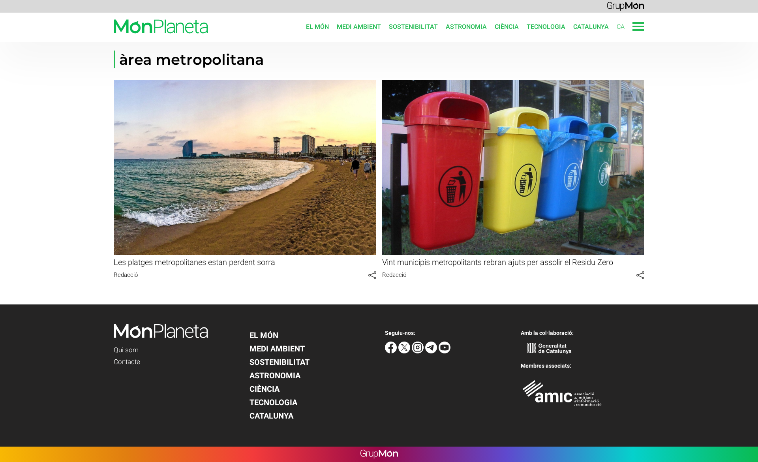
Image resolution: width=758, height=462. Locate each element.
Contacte (127, 362)
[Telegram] (432, 351)
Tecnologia (546, 26)
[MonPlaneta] (104, 38)
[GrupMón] (625, 5)
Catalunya (591, 26)
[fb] (391, 351)
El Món (317, 26)
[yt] (444, 351)
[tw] (405, 351)
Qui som (126, 350)
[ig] (418, 351)
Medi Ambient (359, 26)
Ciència (507, 26)
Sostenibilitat (413, 26)
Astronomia (466, 26)
